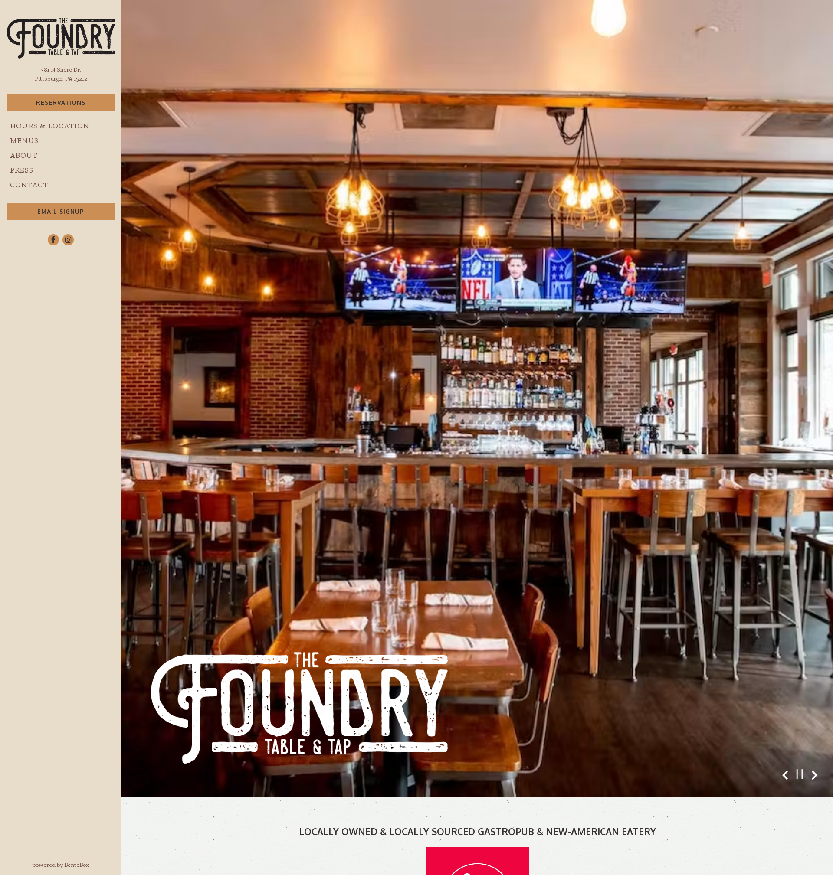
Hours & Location (49, 125)
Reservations (60, 102)
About (24, 155)
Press (21, 170)
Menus (24, 140)
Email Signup (60, 211)
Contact (29, 184)
